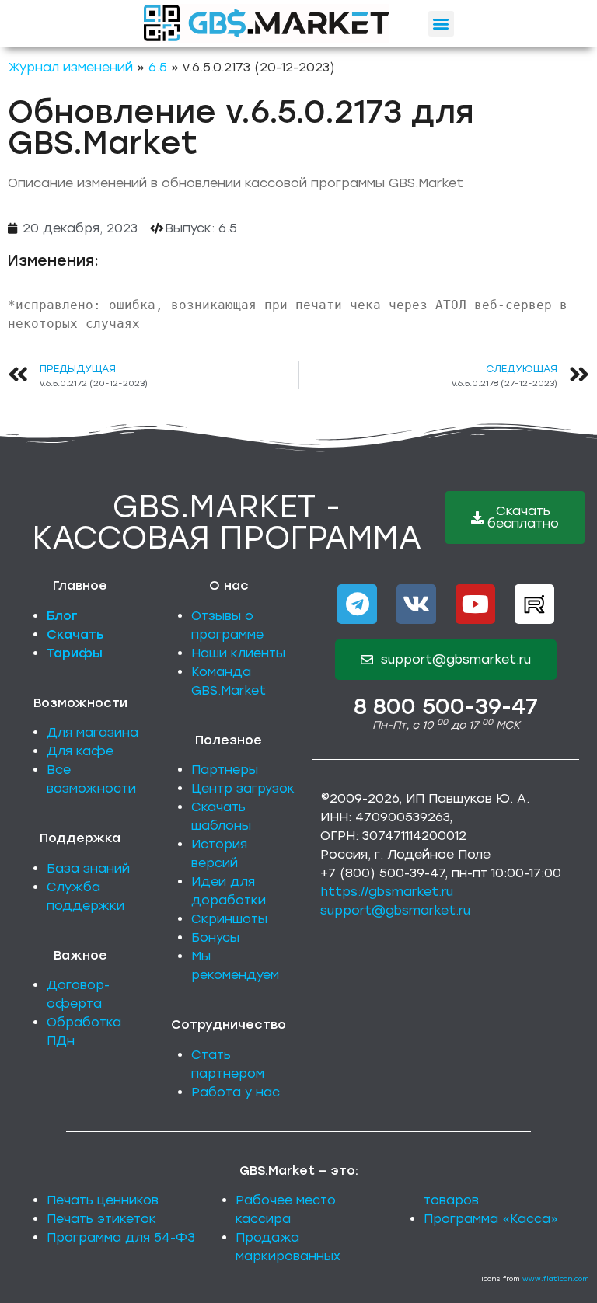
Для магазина (92, 732)
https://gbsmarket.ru (386, 891)
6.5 (157, 67)
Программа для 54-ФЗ (121, 1237)
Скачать (75, 634)
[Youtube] (475, 604)
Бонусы (215, 937)
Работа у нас (235, 1092)
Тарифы (75, 653)
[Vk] (416, 604)
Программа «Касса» (491, 1218)
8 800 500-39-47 (446, 706)
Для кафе (80, 751)
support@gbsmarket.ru (395, 910)
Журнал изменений (70, 67)
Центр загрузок (243, 788)
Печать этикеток (101, 1218)
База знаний (88, 868)
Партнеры (224, 769)
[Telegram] (357, 604)
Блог (62, 615)
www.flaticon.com (555, 1278)
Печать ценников (103, 1200)
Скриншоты (229, 918)
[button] (441, 24)
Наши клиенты (238, 653)
